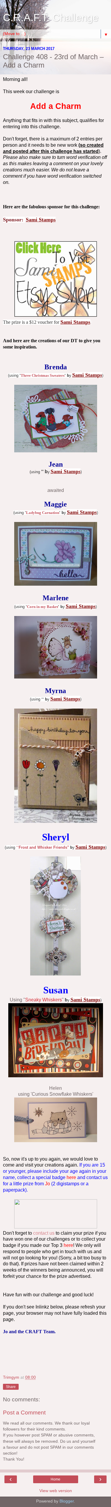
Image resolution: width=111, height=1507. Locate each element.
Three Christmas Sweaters (43, 375)
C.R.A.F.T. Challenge (50, 17)
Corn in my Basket (42, 606)
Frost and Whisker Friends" (44, 847)
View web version (55, 1490)
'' (17, 847)
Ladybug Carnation (42, 512)
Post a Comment (24, 1412)
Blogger (66, 1501)
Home (55, 1479)
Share (11, 1387)
